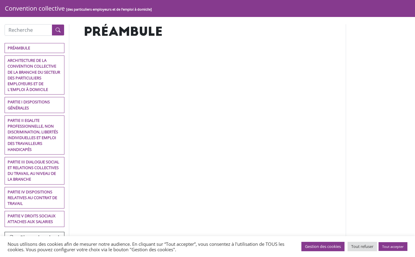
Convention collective (78, 8)
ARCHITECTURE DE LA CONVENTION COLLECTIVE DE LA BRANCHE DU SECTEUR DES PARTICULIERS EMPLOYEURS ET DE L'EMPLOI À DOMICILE (34, 75)
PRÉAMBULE (19, 48)
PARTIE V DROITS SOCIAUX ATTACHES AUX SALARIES (32, 218)
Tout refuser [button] (362, 246)
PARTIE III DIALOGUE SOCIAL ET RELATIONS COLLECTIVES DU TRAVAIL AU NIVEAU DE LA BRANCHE (33, 170)
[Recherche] (58, 30)
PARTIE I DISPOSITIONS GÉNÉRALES (29, 104)
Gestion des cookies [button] (323, 246)
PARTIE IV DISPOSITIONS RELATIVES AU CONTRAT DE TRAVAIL (32, 197)
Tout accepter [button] (393, 246)
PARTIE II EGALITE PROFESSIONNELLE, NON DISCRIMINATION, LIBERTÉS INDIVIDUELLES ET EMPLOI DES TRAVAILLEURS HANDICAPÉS (33, 135)
